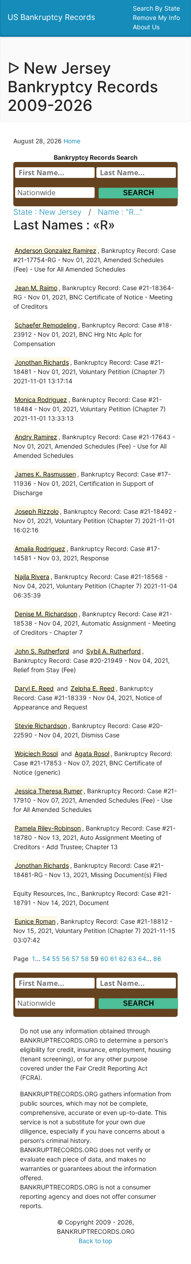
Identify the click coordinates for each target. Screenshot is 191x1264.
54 (46, 958)
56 (66, 958)
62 (123, 958)
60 (104, 958)
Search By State (157, 8)
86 (157, 958)
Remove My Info (157, 17)
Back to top (95, 1240)
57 (75, 958)
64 (142, 958)
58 (85, 958)
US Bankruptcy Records (51, 17)
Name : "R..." (120, 212)
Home (72, 141)
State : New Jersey (47, 212)
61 (113, 958)
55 (56, 958)
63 (132, 958)
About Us (147, 27)
